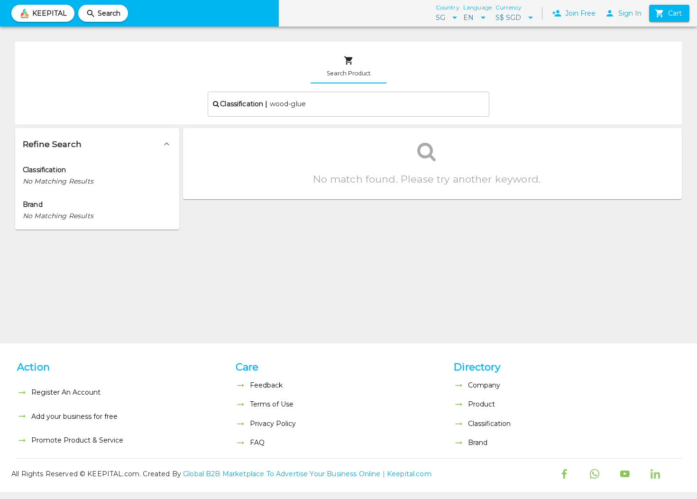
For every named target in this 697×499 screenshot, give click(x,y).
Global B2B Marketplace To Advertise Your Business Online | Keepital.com (307, 474)
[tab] (348, 66)
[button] (97, 144)
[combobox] (348, 104)
